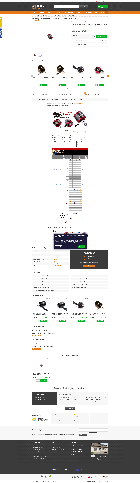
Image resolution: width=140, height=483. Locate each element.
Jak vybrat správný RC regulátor (40, 284)
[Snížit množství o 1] (93, 37)
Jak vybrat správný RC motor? (40, 281)
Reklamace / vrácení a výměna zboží (41, 456)
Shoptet (106, 481)
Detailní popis (74, 28)
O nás (33, 1)
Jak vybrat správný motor (39, 401)
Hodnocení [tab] (73, 99)
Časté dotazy (55, 99)
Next (108, 76)
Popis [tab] (35, 99)
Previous (32, 76)
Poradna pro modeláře (38, 447)
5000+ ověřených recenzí (37, 415)
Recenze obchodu (56, 447)
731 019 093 (91, 259)
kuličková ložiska (79, 103)
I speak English (49, 1)
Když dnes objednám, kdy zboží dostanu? (81, 284)
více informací (94, 462)
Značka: (35, 20)
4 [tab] (70, 88)
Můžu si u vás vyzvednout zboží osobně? (81, 275)
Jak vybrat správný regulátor (40, 403)
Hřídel (74, 131)
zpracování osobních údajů (93, 432)
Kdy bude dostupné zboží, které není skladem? (43, 290)
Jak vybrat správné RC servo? (40, 278)
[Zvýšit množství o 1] (93, 35)
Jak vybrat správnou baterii (40, 397)
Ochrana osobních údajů (38, 458)
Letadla (56, 263)
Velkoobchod (36, 453)
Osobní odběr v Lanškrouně (58, 451)
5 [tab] (71, 88)
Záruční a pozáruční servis (58, 449)
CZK (100, 1)
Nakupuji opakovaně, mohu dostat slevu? (81, 281)
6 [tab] (72, 88)
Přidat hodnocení (36, 335)
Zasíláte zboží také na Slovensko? (79, 287)
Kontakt (54, 1)
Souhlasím (81, 246)
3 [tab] (69, 88)
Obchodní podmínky (37, 454)
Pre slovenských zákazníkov (39, 449)
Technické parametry (44, 99)
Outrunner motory (58, 251)
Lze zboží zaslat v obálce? (65, 401)
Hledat (83, 6)
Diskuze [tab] (80, 99)
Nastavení (58, 246)
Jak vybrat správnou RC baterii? (40, 275)
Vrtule (77, 132)
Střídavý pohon (57, 265)
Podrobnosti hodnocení (85, 21)
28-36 (55, 259)
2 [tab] (68, 88)
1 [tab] (67, 88)
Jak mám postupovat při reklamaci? (41, 287)
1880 (55, 261)
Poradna (36, 1)
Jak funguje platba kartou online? (79, 278)
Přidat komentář (36, 348)
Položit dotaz (89, 265)
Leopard (56, 257)
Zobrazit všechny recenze (42, 420)
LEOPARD (103, 24)
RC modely (58, 103)
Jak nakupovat (42, 1)
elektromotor (89, 24)
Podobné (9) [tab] (64, 99)
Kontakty (54, 453)
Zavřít (77, 43)
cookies (59, 236)
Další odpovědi (70, 408)
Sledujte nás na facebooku (79, 454)
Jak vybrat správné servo (39, 399)
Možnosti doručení (79, 40)
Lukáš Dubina (95, 481)
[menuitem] (34, 12)
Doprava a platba (37, 445)
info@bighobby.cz (90, 256)
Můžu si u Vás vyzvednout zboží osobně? (68, 399)
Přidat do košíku (101, 36)
